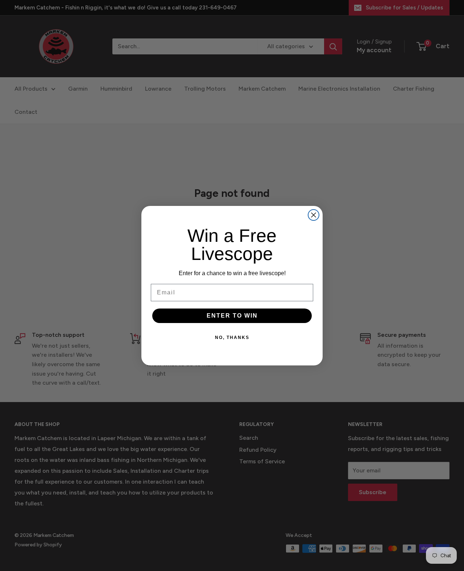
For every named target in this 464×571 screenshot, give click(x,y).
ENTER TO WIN (232, 316)
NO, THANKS (232, 337)
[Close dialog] (313, 215)
